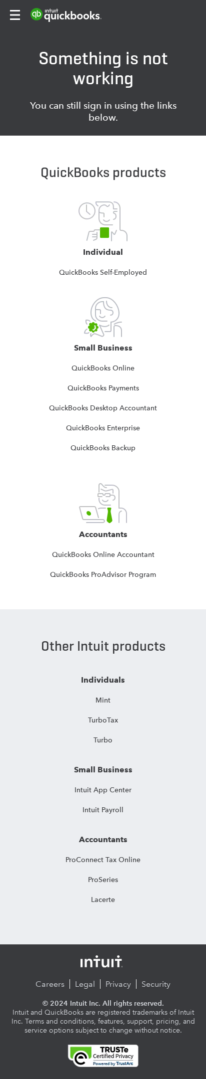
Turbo (103, 739)
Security (156, 984)
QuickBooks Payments (103, 387)
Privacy (118, 984)
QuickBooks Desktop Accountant (103, 407)
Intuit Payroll (103, 809)
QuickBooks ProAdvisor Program (103, 574)
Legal (85, 984)
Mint (103, 700)
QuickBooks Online (103, 367)
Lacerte (103, 899)
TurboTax (103, 720)
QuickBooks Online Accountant (103, 554)
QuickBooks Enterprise (103, 427)
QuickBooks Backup (103, 447)
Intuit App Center (103, 789)
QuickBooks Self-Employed (103, 272)
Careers (50, 984)
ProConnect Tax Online (103, 859)
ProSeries (103, 879)
